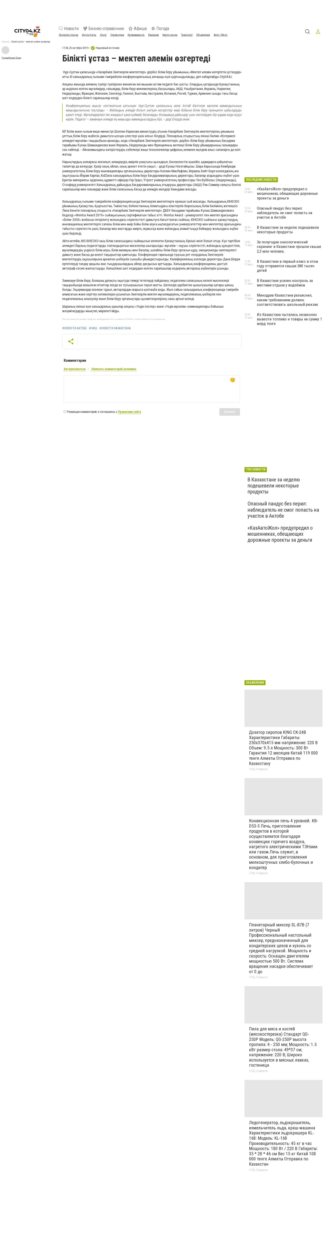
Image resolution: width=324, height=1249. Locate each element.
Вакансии (153, 34)
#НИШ (93, 328)
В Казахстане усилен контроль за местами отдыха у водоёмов (285, 282)
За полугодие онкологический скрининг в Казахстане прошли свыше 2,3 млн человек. (289, 246)
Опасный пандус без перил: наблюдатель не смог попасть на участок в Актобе (284, 213)
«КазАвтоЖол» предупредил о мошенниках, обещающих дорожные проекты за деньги (287, 193)
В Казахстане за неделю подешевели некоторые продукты (288, 229)
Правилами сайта (129, 412)
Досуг (103, 34)
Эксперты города (68, 34)
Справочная (117, 34)
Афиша (140, 28)
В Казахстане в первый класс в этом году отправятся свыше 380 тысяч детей (287, 266)
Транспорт (187, 34)
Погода (163, 28)
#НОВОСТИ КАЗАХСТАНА (115, 328)
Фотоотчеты (89, 34)
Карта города (170, 34)
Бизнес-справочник (106, 28)
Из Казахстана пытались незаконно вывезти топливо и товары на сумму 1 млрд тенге (289, 319)
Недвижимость (136, 34)
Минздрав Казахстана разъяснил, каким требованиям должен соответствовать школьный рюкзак (287, 300)
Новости (71, 28)
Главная (5, 41)
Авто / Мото (220, 34)
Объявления (203, 34)
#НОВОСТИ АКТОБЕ (74, 328)
